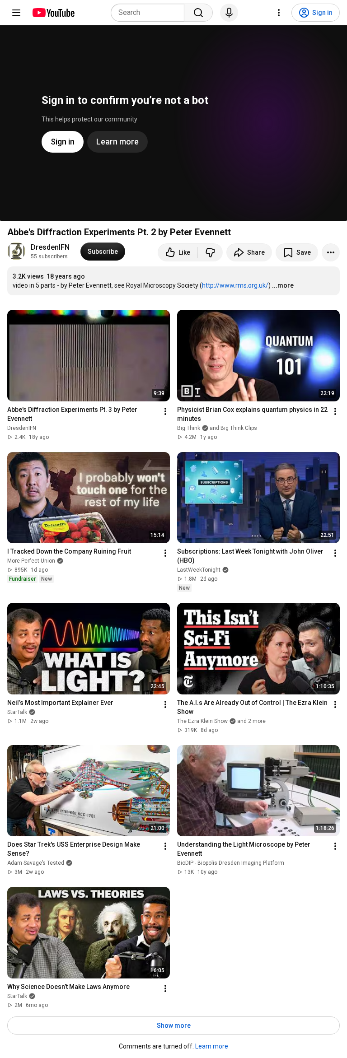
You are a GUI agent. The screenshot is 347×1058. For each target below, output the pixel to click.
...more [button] (283, 285)
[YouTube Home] (53, 12)
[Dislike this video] (210, 252)
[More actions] (331, 252)
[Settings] (278, 12)
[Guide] (16, 12)
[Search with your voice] (229, 13)
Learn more (211, 1046)
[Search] (198, 13)
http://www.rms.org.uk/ (235, 285)
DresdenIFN (50, 247)
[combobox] (150, 12)
